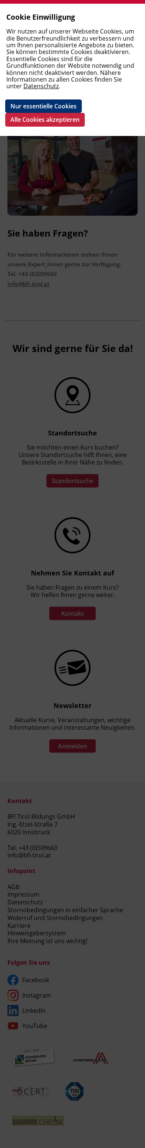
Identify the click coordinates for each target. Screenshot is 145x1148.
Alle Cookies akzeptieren (45, 119)
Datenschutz (41, 86)
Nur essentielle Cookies (43, 106)
